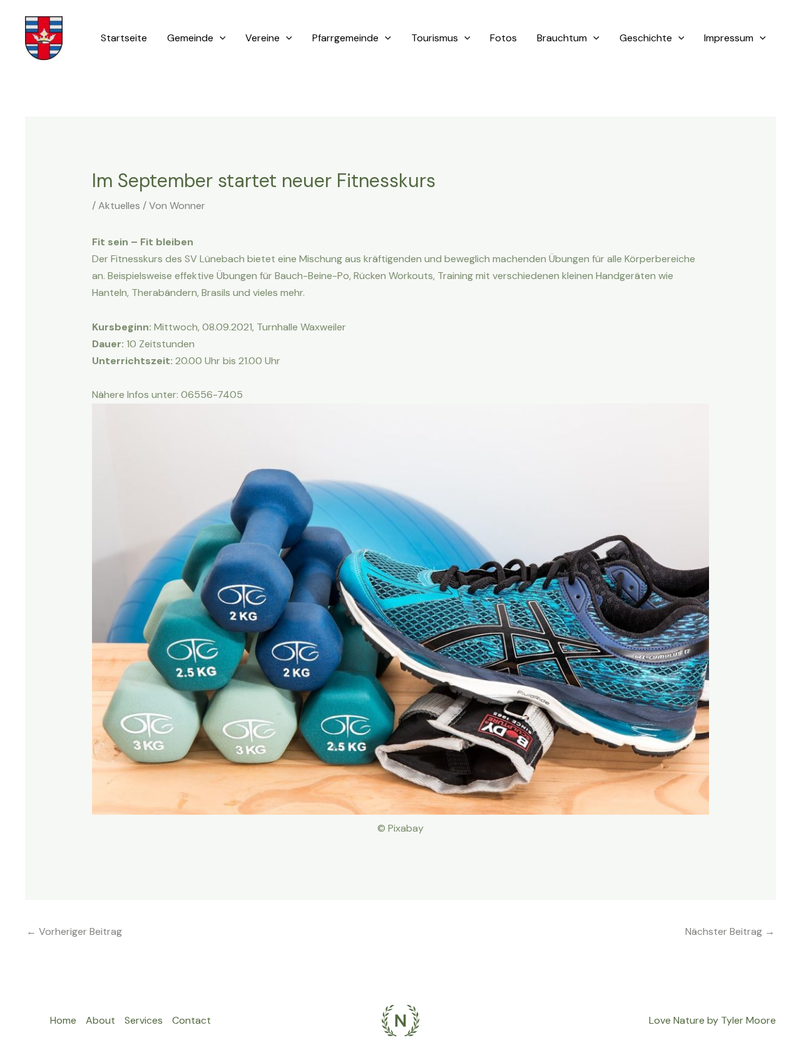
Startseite (124, 37)
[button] (219, 38)
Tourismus (434, 37)
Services (144, 1020)
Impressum (728, 37)
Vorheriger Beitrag (74, 931)
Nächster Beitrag (730, 931)
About (100, 1020)
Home (63, 1020)
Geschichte (646, 37)
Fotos (503, 37)
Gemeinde (190, 37)
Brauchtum (562, 37)
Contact (191, 1020)
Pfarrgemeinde (345, 37)
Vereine (262, 37)
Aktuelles (119, 205)
